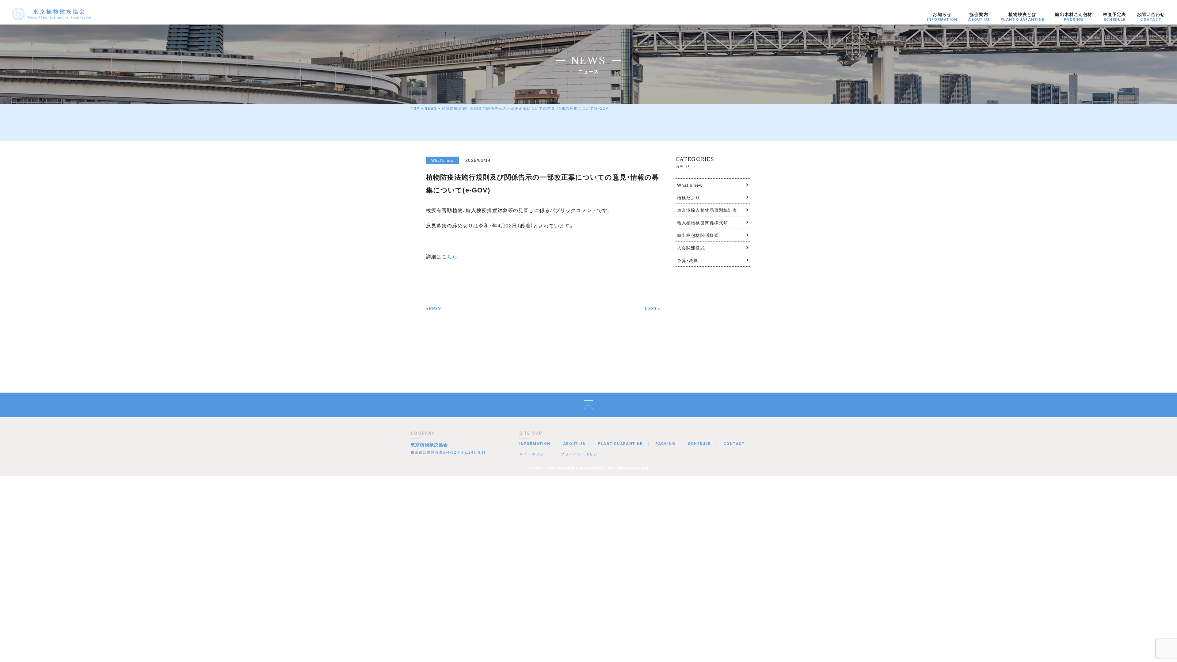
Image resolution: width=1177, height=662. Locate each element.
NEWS (431, 108)
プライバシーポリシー (581, 454)
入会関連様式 (691, 248)
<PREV (433, 308)
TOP (415, 108)
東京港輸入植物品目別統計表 (707, 210)
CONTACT (734, 444)
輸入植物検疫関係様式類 (702, 222)
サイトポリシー (533, 454)
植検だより (688, 197)
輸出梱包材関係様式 (698, 235)
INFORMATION (534, 444)
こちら (449, 256)
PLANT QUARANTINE (620, 444)
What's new (690, 185)
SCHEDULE (699, 444)
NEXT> (652, 308)
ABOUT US (574, 444)
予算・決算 (687, 260)
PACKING (665, 444)
